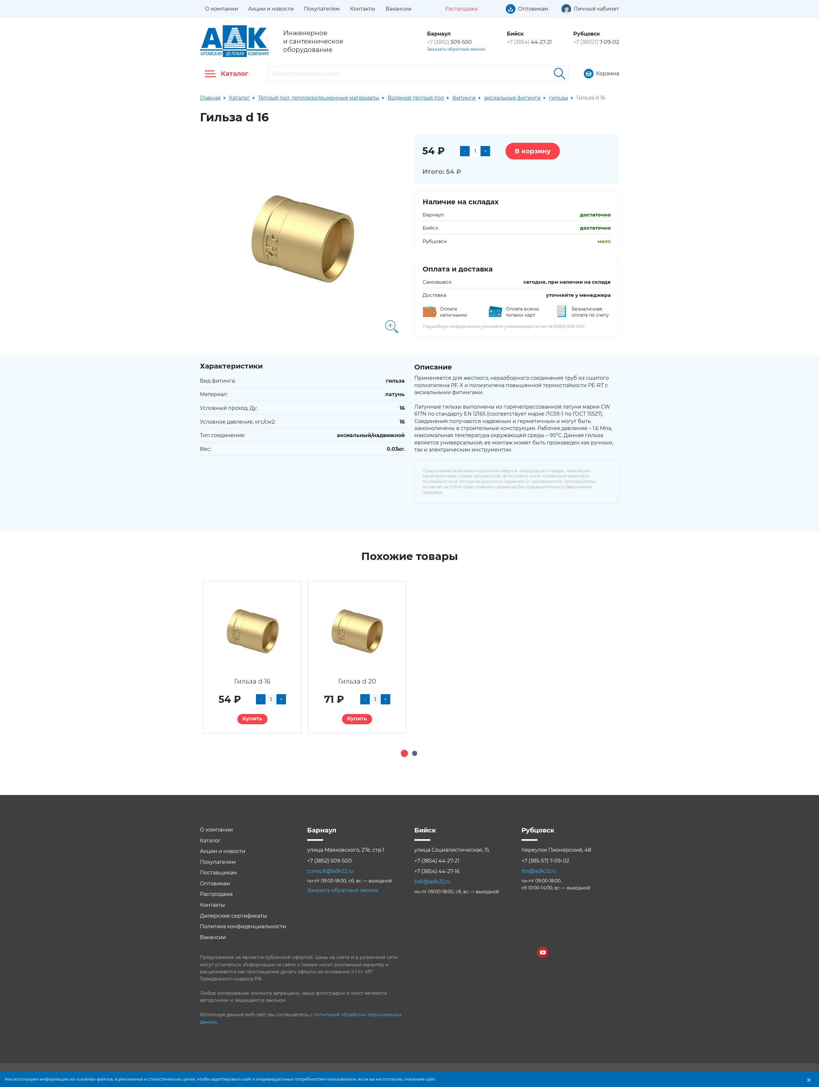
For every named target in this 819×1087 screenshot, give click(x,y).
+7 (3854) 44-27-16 (437, 871)
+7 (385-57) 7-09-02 (545, 861)
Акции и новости (271, 9)
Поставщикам (218, 873)
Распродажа (216, 894)
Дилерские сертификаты (233, 916)
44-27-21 (529, 42)
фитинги (464, 98)
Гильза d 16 (252, 681)
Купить (252, 719)
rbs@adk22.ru (539, 871)
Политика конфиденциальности (243, 926)
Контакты (362, 9)
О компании (221, 9)
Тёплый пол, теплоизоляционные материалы (318, 98)
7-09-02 (596, 42)
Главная (210, 98)
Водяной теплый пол (416, 98)
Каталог (239, 98)
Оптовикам (215, 883)
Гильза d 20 (357, 681)
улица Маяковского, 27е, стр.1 (345, 850)
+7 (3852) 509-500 (329, 861)
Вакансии (398, 9)
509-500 (449, 42)
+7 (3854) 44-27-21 (436, 861)
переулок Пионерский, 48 (556, 850)
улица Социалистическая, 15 (451, 850)
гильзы (558, 98)
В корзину (533, 151)
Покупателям (322, 9)
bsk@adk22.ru (432, 882)
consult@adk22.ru (330, 871)
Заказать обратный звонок (456, 49)
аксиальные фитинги (512, 98)
